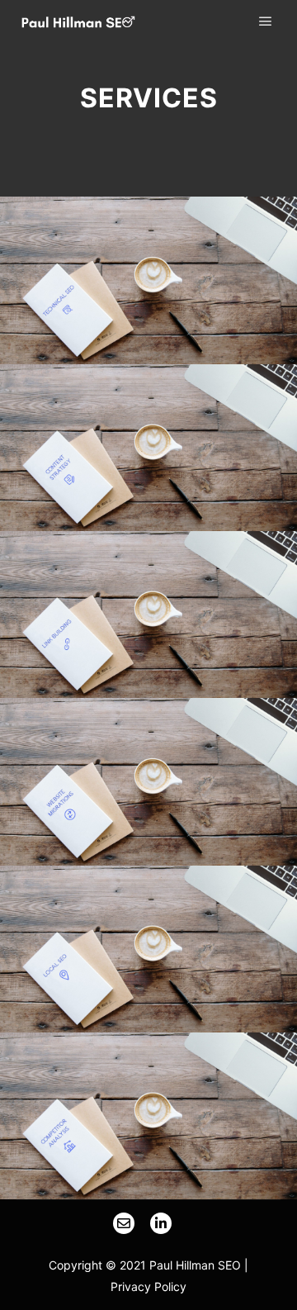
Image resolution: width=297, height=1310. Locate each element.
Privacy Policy (148, 1286)
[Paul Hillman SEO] (78, 22)
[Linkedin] (161, 1223)
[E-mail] (123, 1223)
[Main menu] (265, 21)
